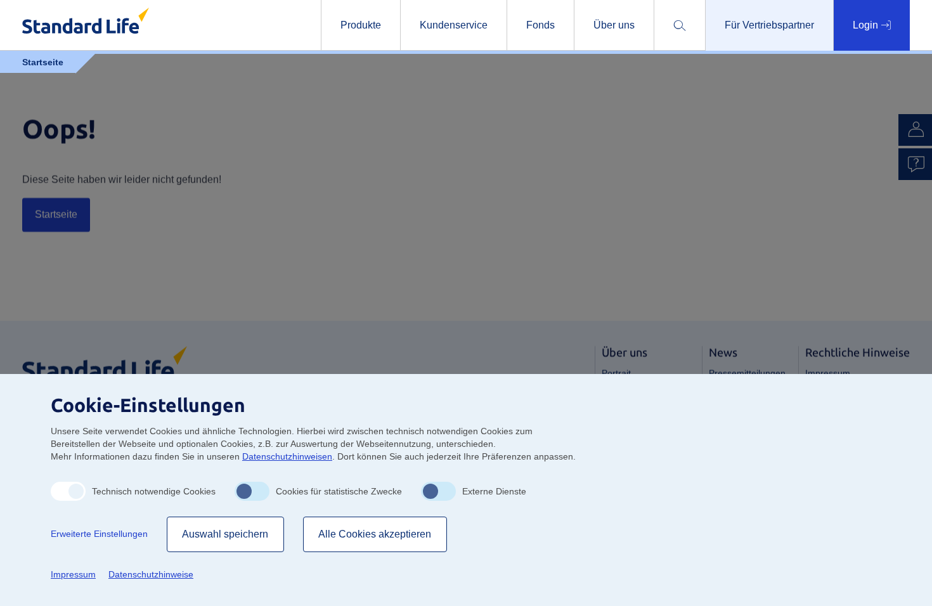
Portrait (616, 373)
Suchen (739, 68)
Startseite (56, 214)
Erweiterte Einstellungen (99, 534)
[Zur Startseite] (104, 362)
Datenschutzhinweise (150, 574)
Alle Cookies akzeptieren (375, 534)
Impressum (827, 373)
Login (867, 25)
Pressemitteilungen (747, 373)
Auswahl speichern (225, 534)
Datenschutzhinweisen (287, 456)
